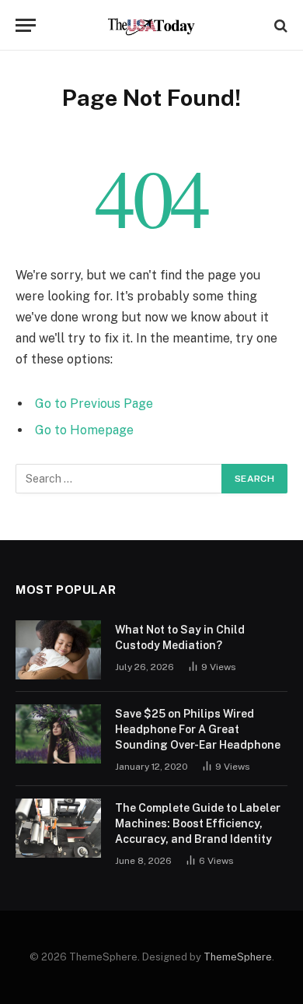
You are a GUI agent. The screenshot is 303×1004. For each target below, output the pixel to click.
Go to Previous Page (94, 403)
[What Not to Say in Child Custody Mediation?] (58, 649)
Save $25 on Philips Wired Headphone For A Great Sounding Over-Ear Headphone (197, 729)
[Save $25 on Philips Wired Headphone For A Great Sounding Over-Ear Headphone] (58, 734)
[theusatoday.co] (152, 25)
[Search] (279, 25)
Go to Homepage (84, 430)
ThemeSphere (238, 957)
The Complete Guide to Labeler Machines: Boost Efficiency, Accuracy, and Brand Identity (197, 823)
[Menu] (26, 25)
